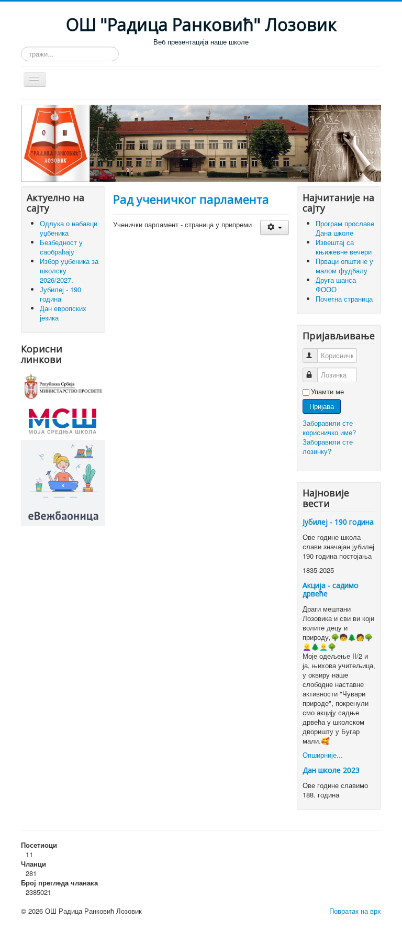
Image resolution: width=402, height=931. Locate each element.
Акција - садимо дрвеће (331, 589)
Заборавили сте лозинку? (328, 446)
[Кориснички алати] (274, 227)
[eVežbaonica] (63, 482)
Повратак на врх (355, 911)
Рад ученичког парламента (191, 199)
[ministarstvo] (63, 385)
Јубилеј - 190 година (338, 522)
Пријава (321, 406)
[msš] (63, 420)
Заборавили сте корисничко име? (329, 427)
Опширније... (323, 755)
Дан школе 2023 (331, 770)
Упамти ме (327, 391)
